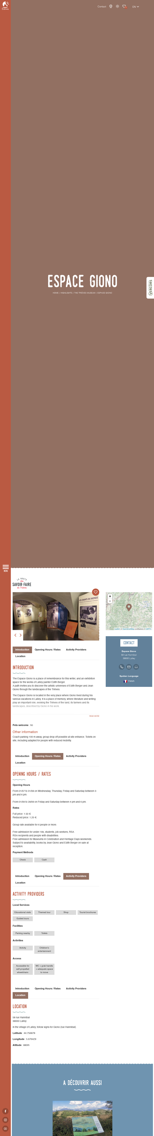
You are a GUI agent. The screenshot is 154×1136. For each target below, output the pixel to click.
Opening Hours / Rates (48, 650)
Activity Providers (76, 650)
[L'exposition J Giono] (56, 616)
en (134, 7)
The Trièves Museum (124, 6)
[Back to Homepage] (5, 5)
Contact (102, 7)
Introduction (22, 756)
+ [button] (110, 596)
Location (20, 656)
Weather (117, 6)
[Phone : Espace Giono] (122, 667)
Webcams (111, 6)
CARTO (148, 629)
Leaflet (117, 629)
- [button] (110, 601)
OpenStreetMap (128, 629)
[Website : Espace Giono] (136, 667)
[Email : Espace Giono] (129, 667)
